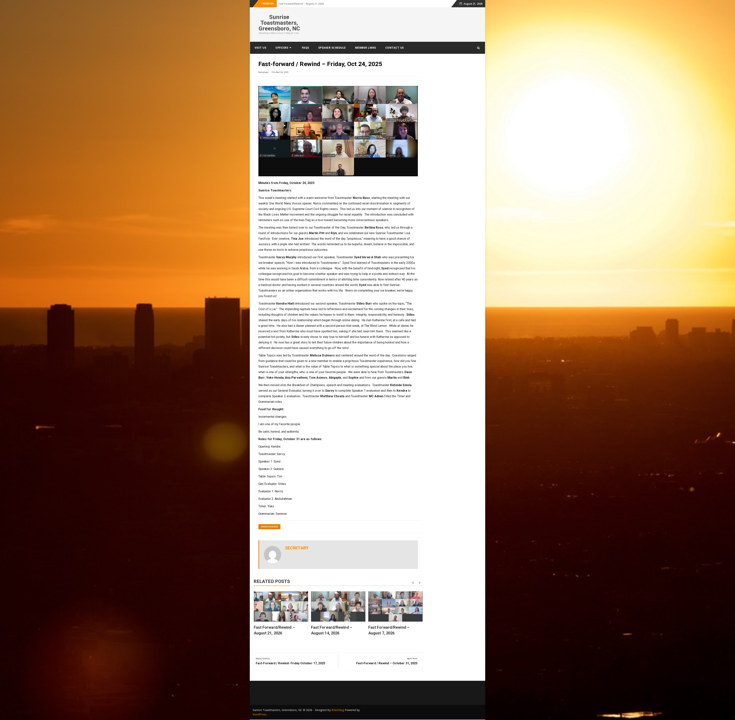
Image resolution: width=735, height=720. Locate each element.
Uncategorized (269, 526)
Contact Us (394, 47)
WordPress (259, 714)
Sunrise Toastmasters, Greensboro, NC (279, 23)
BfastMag (338, 710)
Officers (281, 47)
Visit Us (260, 47)
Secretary (263, 72)
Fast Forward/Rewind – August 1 (297, 3)
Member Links (365, 47)
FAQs (305, 47)
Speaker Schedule (332, 47)
